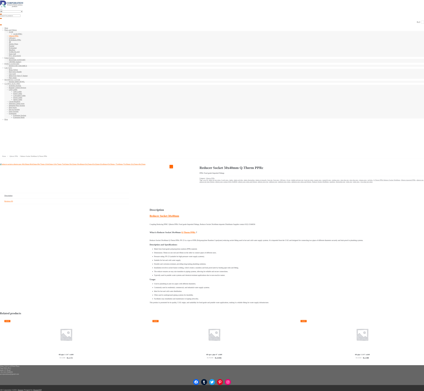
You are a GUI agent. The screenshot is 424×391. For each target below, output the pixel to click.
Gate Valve (8, 68)
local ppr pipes (308, 180)
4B (10, 42)
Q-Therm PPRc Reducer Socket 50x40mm (386, 180)
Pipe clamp (13, 78)
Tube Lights (17, 92)
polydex (370, 180)
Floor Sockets (13, 111)
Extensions (12, 113)
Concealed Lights (19, 96)
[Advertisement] (212, 137)
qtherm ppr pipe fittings (207, 182)
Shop (6, 28)
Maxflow (12, 50)
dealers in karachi (261, 180)
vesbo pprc (356, 182)
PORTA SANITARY (11, 64)
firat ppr (269, 180)
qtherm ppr (419, 180)
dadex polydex (238, 180)
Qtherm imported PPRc (408, 180)
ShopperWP (37, 390)
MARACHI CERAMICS (18, 66)
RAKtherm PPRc (15, 40)
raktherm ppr (273, 182)
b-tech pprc (224, 180)
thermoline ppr (340, 182)
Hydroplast (13, 48)
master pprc (318, 180)
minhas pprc (336, 180)
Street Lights (17, 99)
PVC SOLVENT (15, 56)
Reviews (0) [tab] (8, 201)
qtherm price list (263, 182)
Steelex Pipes (13, 44)
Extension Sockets (19, 115)
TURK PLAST (14, 52)
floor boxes (13, 107)
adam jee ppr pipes (215, 180)
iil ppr (288, 180)
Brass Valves (13, 70)
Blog (6, 119)
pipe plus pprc (353, 180)
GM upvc (12, 38)
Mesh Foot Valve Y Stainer (18, 76)
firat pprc (276, 180)
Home (4, 156)
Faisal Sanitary (9, 58)
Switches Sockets (15, 86)
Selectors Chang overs (16, 103)
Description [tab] (8, 196)
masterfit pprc (326, 180)
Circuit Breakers (14, 101)
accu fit (205, 180)
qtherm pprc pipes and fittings (247, 182)
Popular (11, 46)
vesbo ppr (349, 182)
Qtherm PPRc (14, 36)
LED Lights (13, 90)
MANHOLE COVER (12, 80)
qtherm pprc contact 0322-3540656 (226, 182)
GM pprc (283, 180)
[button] (171, 166)
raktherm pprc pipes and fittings (301, 182)
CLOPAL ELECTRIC (12, 84)
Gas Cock (12, 74)
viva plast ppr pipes (366, 182)
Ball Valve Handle (15, 72)
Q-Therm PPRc (188, 232)
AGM (11, 32)
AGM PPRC (17, 34)
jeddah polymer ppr (297, 180)
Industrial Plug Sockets (17, 105)
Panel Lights (17, 94)
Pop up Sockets (14, 109)
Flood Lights (17, 97)
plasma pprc (363, 180)
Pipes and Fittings (10, 30)
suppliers (332, 182)
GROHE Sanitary (15, 62)
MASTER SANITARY (17, 60)
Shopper (20, 390)
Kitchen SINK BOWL (17, 82)
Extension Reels (19, 117)
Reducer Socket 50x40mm (320, 182)
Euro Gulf (12, 54)
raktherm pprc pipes (284, 182)
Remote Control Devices (17, 88)
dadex (231, 180)
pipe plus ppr (345, 180)
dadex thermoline (249, 180)
